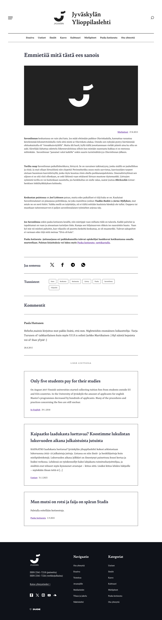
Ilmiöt (53, 37)
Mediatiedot (78, 589)
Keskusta (63, 281)
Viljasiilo (54, 287)
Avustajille (78, 583)
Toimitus (77, 577)
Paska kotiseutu (108, 37)
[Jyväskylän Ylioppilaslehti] (35, 565)
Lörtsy (86, 281)
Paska (97, 281)
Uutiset (42, 37)
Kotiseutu (75, 281)
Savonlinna (108, 281)
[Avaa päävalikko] (10, 18)
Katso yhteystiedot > (40, 584)
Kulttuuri (75, 37)
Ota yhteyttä (128, 37)
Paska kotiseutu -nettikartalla (93, 242)
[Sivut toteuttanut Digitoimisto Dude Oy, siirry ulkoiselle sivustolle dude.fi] (35, 609)
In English (35, 409)
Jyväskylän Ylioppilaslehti (91, 18)
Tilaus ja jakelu (80, 595)
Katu (52, 281)
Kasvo (63, 37)
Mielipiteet (90, 37)
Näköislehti (78, 602)
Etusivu (30, 37)
